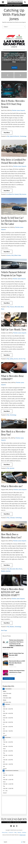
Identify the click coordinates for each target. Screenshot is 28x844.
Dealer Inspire (23, 835)
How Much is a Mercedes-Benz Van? (13, 433)
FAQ (8, 136)
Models (3, 571)
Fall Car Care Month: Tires (13, 329)
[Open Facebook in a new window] (11, 826)
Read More (14, 67)
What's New (17, 255)
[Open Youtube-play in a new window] (14, 826)
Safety (11, 359)
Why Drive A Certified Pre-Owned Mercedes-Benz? (14, 161)
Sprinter (12, 468)
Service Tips (22, 359)
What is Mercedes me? (12, 486)
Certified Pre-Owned (13, 194)
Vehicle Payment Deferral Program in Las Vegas (13, 273)
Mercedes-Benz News (16, 569)
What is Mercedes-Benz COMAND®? (12, 377)
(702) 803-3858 (7, 698)
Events (9, 255)
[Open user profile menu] (14, 842)
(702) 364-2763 (7, 702)
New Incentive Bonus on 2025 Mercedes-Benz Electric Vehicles (17, 663)
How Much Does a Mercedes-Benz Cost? (11, 535)
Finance (12, 307)
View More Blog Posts (8, 678)
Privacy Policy (5, 832)
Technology (23, 136)
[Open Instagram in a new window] (17, 826)
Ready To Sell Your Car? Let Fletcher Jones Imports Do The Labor (14, 221)
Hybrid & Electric (14, 136)
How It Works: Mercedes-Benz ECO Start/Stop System (13, 104)
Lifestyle (12, 518)
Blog (15, 832)
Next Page (4, 630)
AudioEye (24, 832)
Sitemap (19, 832)
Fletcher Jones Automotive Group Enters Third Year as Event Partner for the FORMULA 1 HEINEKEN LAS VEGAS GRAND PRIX (14, 58)
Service (24, 194)
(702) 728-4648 (7, 693)
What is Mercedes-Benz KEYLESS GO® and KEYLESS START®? (12, 592)
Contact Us (11, 832)
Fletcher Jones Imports (18, 110)
